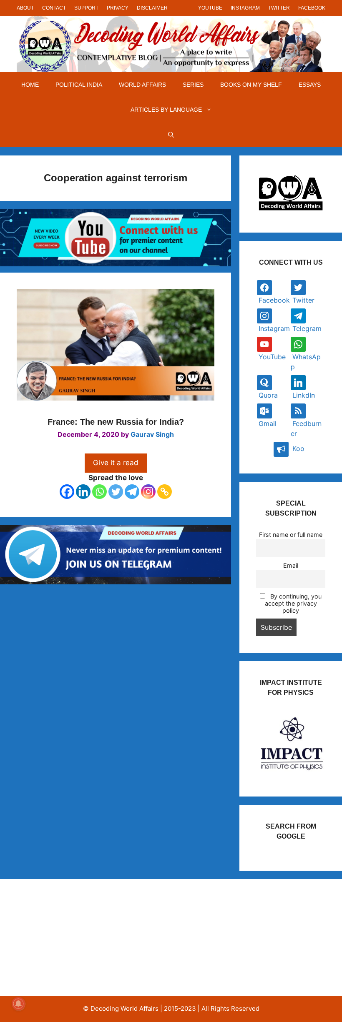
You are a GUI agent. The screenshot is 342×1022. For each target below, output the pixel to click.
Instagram (245, 8)
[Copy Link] (164, 491)
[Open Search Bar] (171, 134)
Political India (78, 84)
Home (30, 84)
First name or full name (290, 534)
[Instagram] (148, 491)
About (25, 8)
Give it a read (115, 462)
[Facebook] (67, 491)
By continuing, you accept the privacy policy (293, 603)
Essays (310, 84)
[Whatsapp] (99, 491)
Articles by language (166, 109)
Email (290, 565)
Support (86, 8)
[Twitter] (115, 491)
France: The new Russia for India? (116, 421)
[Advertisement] (62, 937)
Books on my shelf (251, 84)
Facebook (311, 8)
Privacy (117, 8)
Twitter (279, 8)
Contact (54, 8)
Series (193, 84)
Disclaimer (152, 8)
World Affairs (142, 84)
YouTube (210, 8)
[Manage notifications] (18, 1003)
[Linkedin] (83, 491)
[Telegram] (132, 491)
